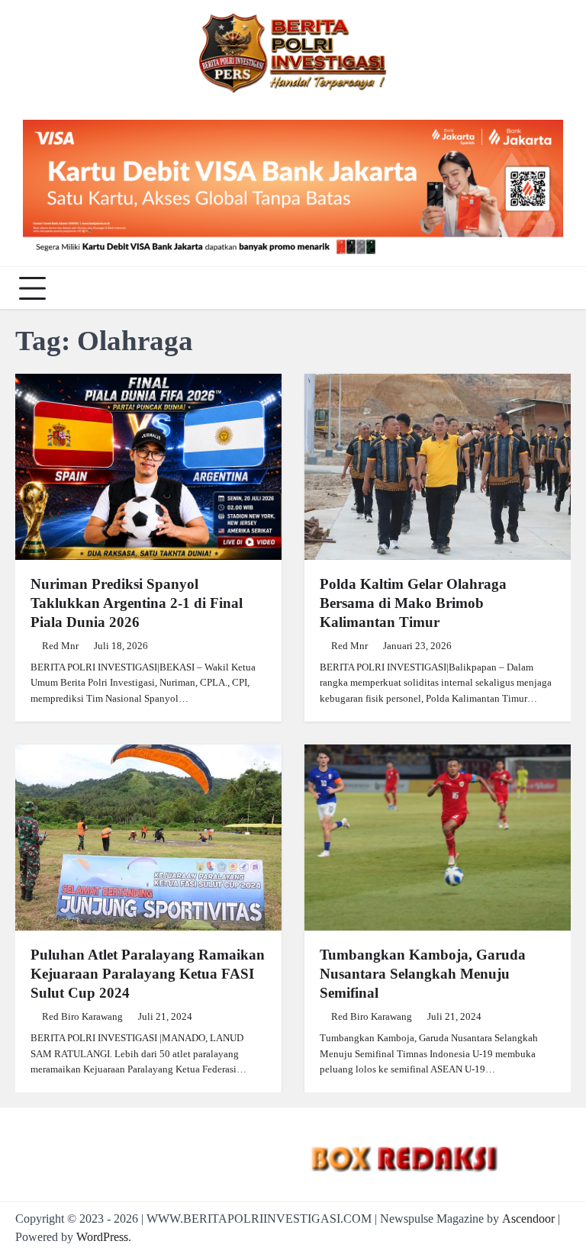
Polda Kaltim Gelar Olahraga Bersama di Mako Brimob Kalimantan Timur (413, 603)
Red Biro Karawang (82, 1016)
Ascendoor (528, 1218)
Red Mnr (60, 646)
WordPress (102, 1236)
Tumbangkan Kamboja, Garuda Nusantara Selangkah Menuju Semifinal (423, 974)
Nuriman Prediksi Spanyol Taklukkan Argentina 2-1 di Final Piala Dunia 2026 (137, 603)
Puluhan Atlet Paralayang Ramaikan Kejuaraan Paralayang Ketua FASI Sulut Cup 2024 (148, 974)
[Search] (555, 288)
